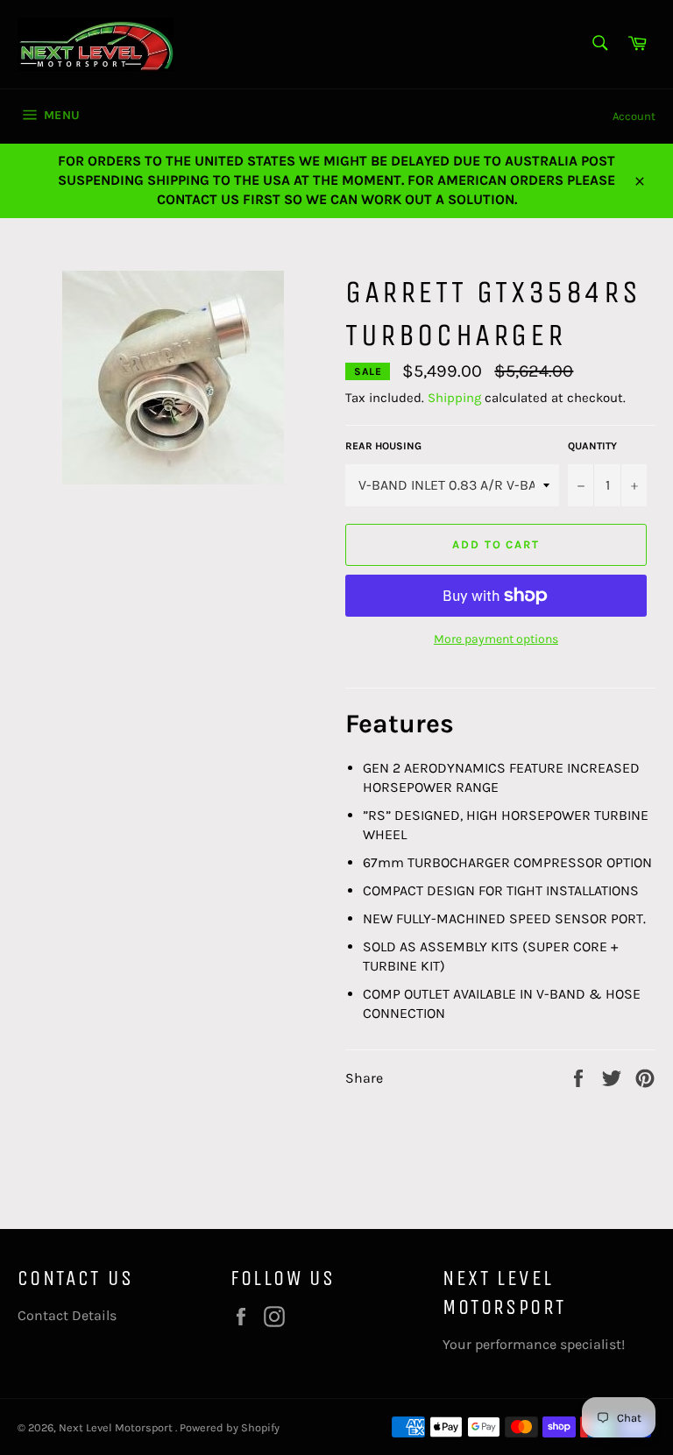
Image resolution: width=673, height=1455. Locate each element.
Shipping (454, 398)
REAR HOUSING (383, 446)
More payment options (496, 639)
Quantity (592, 446)
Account (634, 116)
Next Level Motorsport (117, 1427)
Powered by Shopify (230, 1427)
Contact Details (67, 1315)
